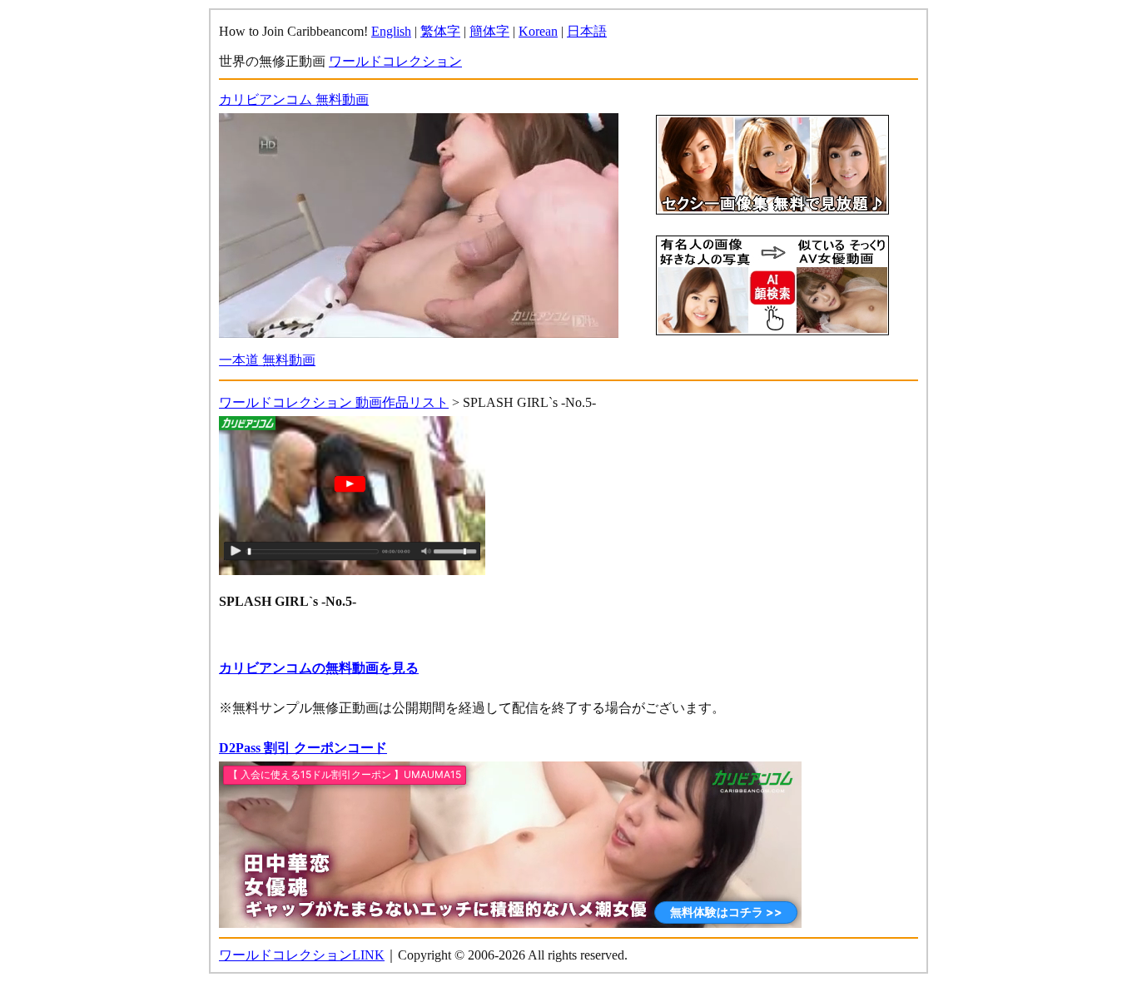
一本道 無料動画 (267, 360)
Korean (538, 31)
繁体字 (440, 31)
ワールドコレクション (395, 61)
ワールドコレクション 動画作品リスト (334, 402)
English (391, 31)
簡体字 (489, 31)
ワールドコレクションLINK (302, 955)
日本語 (587, 31)
